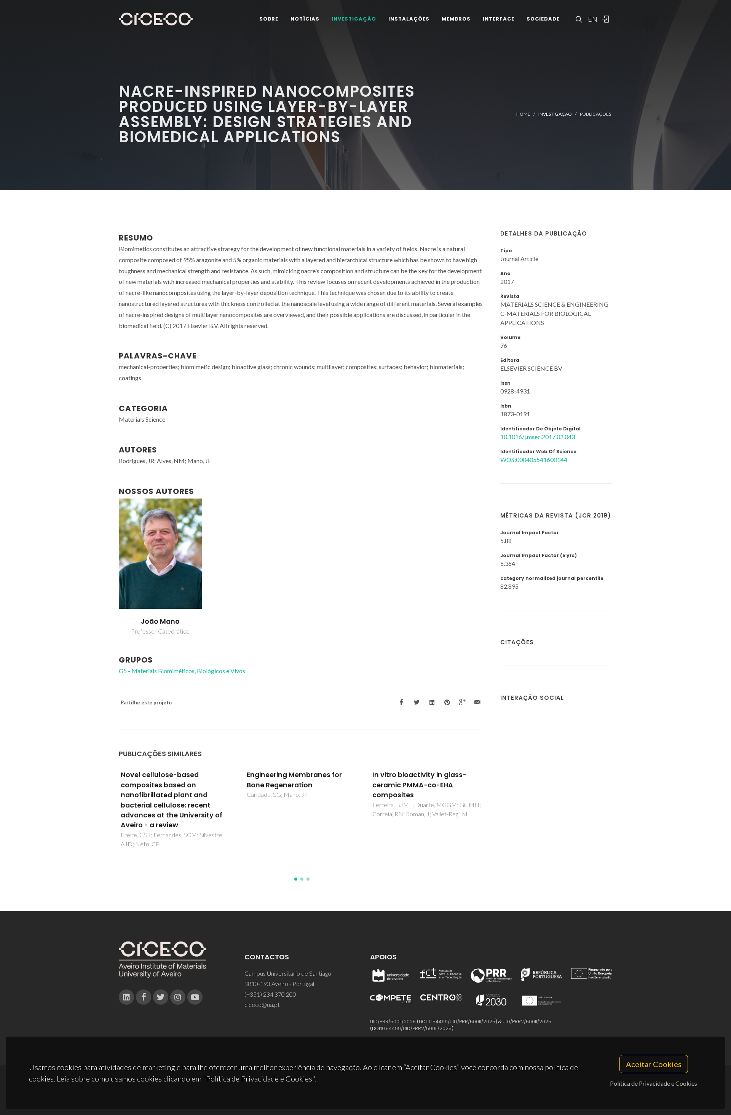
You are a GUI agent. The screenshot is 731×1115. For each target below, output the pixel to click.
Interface (498, 18)
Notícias (304, 18)
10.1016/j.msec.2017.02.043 (537, 436)
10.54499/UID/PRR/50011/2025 (461, 1021)
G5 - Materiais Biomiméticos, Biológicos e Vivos (182, 670)
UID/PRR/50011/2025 (393, 1021)
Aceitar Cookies (654, 1064)
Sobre (268, 18)
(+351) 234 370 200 (270, 994)
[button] (295, 879)
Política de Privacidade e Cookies (653, 1083)
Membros (456, 18)
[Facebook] (143, 997)
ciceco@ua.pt (262, 1004)
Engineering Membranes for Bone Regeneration (294, 779)
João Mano (160, 621)
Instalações (408, 18)
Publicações (595, 114)
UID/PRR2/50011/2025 (527, 1021)
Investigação (354, 18)
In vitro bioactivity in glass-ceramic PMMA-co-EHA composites (419, 785)
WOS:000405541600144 (533, 459)
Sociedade (543, 18)
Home (523, 114)
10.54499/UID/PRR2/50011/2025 (416, 1028)
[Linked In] (126, 997)
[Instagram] (177, 997)
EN (591, 19)
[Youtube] (195, 997)
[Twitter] (160, 997)
